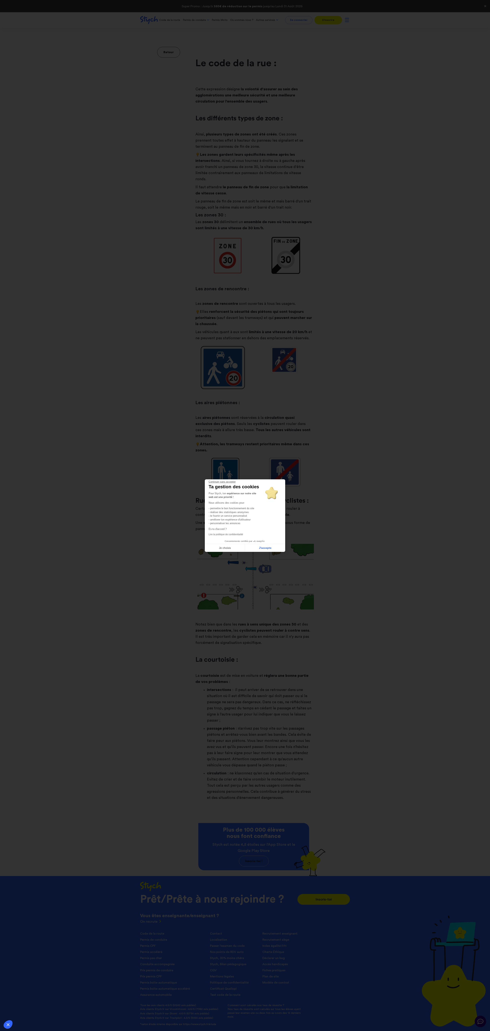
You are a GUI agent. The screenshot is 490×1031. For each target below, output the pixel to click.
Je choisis (225, 547)
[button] (8, 1024)
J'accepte (265, 547)
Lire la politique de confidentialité (226, 534)
